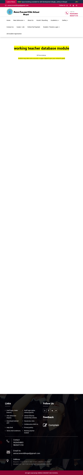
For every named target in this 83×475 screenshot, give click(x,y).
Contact (16, 440)
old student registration (14, 34)
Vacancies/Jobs (29, 421)
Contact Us (10, 27)
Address (16, 459)
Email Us (17, 450)
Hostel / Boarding (42, 20)
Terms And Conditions (14, 431)
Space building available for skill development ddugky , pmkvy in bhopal (35, 2)
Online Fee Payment (33, 27)
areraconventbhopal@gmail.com (17, 5)
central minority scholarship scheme (30, 417)
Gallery (64, 20)
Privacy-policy (28, 427)
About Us (30, 20)
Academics (54, 20)
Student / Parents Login (51, 27)
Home (8, 20)
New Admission (18, 20)
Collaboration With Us (31, 424)
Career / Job (20, 27)
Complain (54, 425)
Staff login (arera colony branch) (29, 411)
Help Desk (10, 427)
